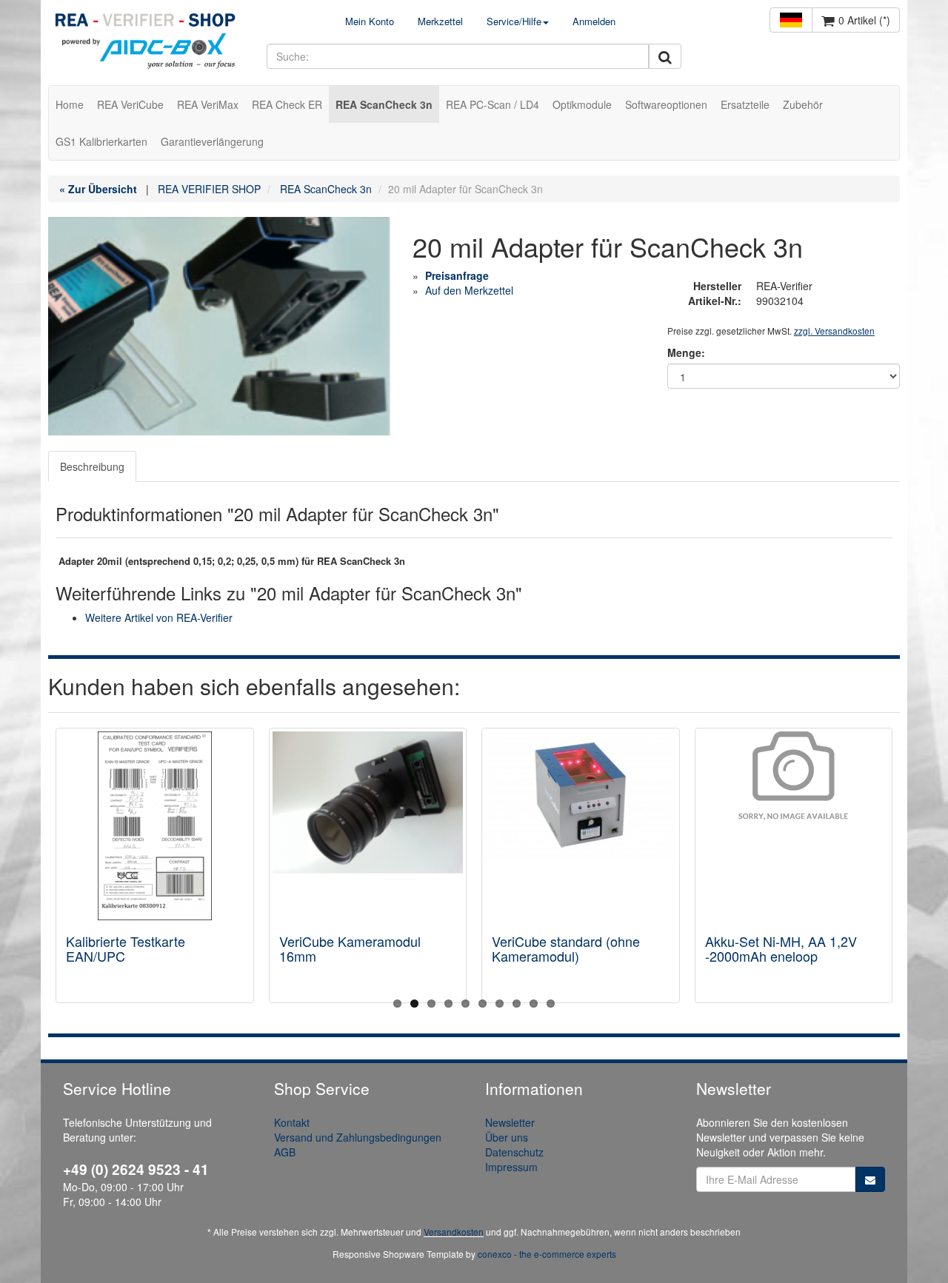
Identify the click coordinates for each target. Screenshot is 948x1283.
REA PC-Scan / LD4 (492, 104)
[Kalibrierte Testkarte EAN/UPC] (154, 825)
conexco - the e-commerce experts (547, 1253)
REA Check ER (287, 104)
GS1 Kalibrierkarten (101, 141)
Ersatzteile (745, 104)
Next (889, 869)
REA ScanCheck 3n (384, 104)
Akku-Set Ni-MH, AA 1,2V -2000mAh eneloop (781, 948)
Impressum (511, 1166)
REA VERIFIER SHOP (209, 188)
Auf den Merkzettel (469, 290)
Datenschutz (514, 1152)
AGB (285, 1152)
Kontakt (292, 1122)
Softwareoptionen (666, 104)
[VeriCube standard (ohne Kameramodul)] (580, 825)
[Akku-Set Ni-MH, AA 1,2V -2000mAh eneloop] (793, 825)
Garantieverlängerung (212, 141)
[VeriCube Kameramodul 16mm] (368, 825)
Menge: (686, 352)
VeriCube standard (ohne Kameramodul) (566, 948)
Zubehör (803, 104)
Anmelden (594, 21)
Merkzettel (440, 21)
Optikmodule (582, 104)
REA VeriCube (130, 104)
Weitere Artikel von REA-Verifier (159, 617)
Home (70, 104)
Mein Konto (369, 21)
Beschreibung (92, 466)
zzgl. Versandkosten (834, 330)
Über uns (506, 1137)
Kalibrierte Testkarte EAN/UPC (125, 948)
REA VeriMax (207, 104)
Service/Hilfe (514, 21)
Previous (59, 869)
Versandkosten (454, 1231)
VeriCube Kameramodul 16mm (350, 948)
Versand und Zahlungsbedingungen (357, 1137)
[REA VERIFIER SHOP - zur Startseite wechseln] (146, 42)
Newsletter (510, 1122)
